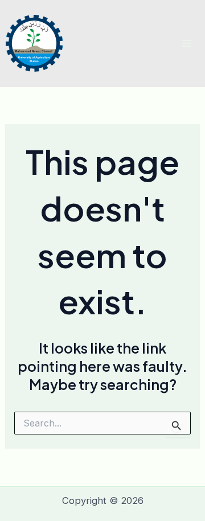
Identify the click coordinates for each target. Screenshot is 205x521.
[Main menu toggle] (186, 43)
